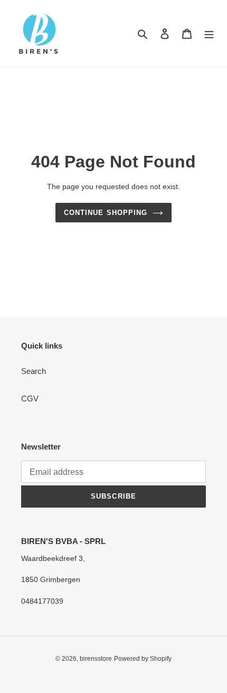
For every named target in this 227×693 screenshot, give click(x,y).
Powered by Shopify (143, 658)
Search (33, 371)
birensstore (96, 658)
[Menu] (209, 33)
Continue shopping (105, 213)
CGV (30, 398)
